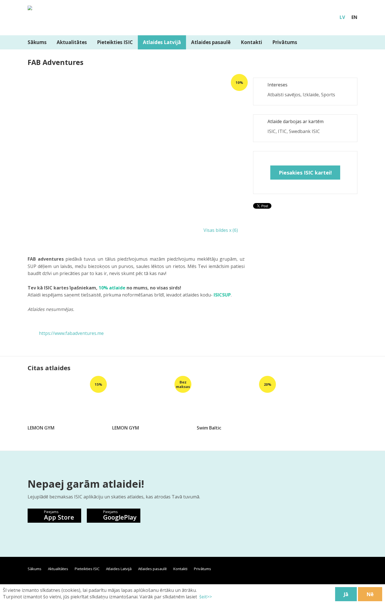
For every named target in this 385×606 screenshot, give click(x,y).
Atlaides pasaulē (211, 42)
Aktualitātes (72, 42)
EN (354, 17)
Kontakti (251, 42)
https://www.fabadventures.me (71, 333)
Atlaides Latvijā (162, 42)
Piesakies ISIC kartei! (305, 172)
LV (342, 17)
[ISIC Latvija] (30, 4)
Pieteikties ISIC (115, 42)
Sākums (37, 42)
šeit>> (205, 597)
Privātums (284, 42)
